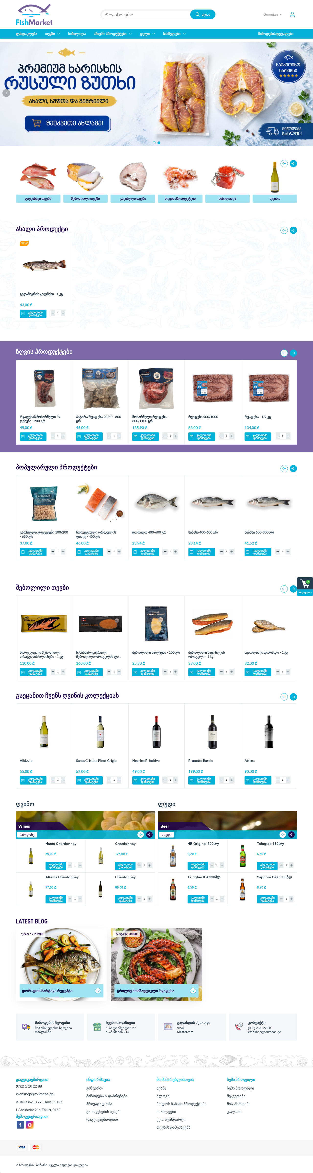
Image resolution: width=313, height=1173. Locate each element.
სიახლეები (166, 1112)
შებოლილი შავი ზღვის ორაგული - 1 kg (206, 654)
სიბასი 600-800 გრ (259, 532)
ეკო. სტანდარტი (170, 1119)
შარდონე (27, 835)
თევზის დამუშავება (173, 1127)
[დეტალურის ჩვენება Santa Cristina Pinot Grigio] (100, 731)
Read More (98, 991)
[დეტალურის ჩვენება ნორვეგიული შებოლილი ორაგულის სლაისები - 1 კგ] (44, 623)
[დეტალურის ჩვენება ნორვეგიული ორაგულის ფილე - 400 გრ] (100, 503)
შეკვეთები (236, 1096)
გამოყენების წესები (104, 1112)
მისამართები (238, 1104)
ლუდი (166, 835)
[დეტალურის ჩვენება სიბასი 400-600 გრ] (212, 503)
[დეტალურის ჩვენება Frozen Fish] (133, 177)
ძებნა (206, 14)
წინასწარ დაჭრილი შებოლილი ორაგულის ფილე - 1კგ (100, 656)
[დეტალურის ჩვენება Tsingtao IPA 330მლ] (173, 889)
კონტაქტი (257, 1022)
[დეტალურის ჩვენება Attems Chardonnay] (31, 889)
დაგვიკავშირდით (102, 1119)
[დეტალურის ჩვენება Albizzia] (44, 731)
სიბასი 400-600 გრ (203, 532)
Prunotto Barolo (200, 761)
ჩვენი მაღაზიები (120, 1022)
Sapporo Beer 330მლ (274, 877)
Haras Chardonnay (61, 844)
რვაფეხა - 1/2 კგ (258, 417)
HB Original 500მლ (203, 844)
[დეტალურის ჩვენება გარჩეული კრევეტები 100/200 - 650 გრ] (44, 503)
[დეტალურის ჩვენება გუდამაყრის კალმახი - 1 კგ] (44, 265)
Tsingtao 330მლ (270, 844)
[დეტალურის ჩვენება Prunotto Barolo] (212, 731)
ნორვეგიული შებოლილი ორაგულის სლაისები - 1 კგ (41, 654)
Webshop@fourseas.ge (264, 1032)
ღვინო (275, 198)
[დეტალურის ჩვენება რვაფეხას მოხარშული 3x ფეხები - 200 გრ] (44, 388)
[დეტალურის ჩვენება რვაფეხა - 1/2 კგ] (269, 388)
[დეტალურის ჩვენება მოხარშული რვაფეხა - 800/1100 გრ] (156, 388)
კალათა (234, 1112)
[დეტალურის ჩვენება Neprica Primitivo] (156, 731)
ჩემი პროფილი (240, 1088)
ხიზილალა (227, 198)
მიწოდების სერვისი (52, 1022)
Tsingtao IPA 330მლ (204, 877)
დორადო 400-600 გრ (149, 532)
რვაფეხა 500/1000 (203, 417)
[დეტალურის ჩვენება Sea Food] (180, 177)
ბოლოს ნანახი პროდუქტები (181, 1104)
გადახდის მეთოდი (193, 1022)
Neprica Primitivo (146, 761)
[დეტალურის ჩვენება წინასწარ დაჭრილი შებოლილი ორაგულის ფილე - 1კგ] (100, 623)
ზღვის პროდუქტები (180, 198)
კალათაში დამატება (35, 314)
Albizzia (26, 761)
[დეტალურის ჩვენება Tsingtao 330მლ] (242, 856)
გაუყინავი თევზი (38, 198)
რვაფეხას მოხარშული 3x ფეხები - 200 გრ (40, 419)
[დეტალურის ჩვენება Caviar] (227, 177)
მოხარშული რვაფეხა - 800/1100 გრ (150, 419)
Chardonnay (125, 844)
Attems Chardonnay (62, 877)
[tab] (27, 835)
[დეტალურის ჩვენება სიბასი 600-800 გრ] (269, 503)
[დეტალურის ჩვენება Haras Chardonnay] (31, 856)
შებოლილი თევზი (85, 198)
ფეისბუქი (20, 1125)
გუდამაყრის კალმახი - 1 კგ (41, 294)
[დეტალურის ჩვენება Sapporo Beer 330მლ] (242, 889)
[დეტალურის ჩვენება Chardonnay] (100, 856)
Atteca (250, 761)
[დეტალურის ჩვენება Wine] (275, 177)
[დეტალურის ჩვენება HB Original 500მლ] (173, 856)
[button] (154, 142)
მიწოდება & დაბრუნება (107, 1096)
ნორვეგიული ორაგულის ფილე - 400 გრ (96, 534)
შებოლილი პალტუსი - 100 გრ (156, 652)
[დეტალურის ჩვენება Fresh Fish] (38, 177)
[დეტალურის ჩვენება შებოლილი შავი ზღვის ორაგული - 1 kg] (212, 623)
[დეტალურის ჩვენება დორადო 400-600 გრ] (156, 503)
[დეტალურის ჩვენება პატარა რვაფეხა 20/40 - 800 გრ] (100, 388)
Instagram (30, 1125)
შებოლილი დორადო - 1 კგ (266, 652)
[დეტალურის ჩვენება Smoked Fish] (85, 177)
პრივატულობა (99, 1104)
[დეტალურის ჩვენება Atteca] (269, 731)
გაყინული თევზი (133, 198)
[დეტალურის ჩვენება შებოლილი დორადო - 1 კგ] (269, 623)
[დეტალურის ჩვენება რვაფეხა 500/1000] (212, 388)
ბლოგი (162, 1096)
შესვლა (292, 14)
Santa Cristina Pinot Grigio (96, 761)
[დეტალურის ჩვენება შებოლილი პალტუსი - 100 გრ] (156, 623)
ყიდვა (62, 246)
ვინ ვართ (94, 1088)
